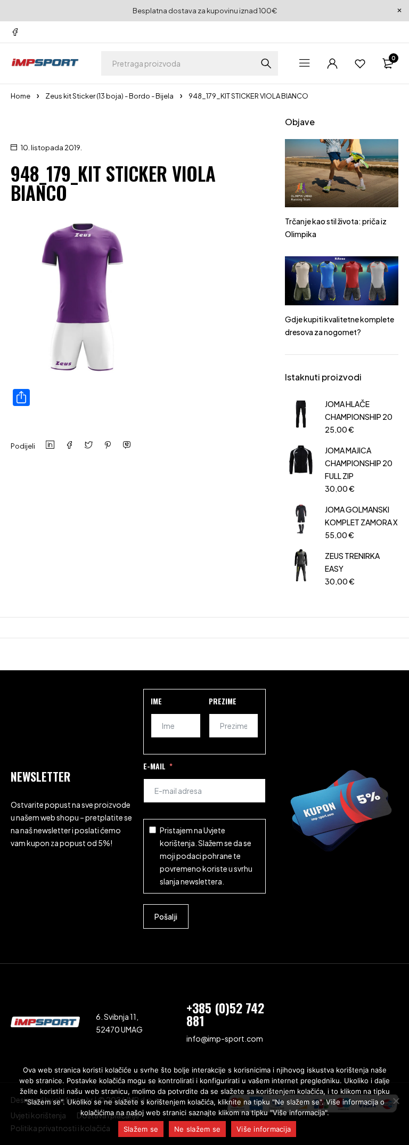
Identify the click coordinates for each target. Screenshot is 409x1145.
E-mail (154, 766)
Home (20, 96)
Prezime (222, 701)
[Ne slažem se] (395, 1100)
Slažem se (141, 1129)
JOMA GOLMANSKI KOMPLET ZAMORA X (361, 516)
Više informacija (263, 1129)
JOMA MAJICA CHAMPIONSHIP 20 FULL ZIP (358, 463)
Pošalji (165, 916)
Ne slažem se (197, 1129)
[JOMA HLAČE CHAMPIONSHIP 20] (301, 415)
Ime (156, 701)
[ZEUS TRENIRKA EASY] (301, 567)
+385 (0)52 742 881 (225, 1014)
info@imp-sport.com (224, 1038)
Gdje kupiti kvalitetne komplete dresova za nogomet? (339, 325)
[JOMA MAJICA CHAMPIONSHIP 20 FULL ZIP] (301, 468)
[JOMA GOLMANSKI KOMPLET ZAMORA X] (301, 521)
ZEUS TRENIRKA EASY (352, 562)
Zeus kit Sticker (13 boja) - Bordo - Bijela (109, 96)
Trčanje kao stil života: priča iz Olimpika (336, 227)
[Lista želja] (360, 63)
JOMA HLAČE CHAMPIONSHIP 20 (358, 410)
